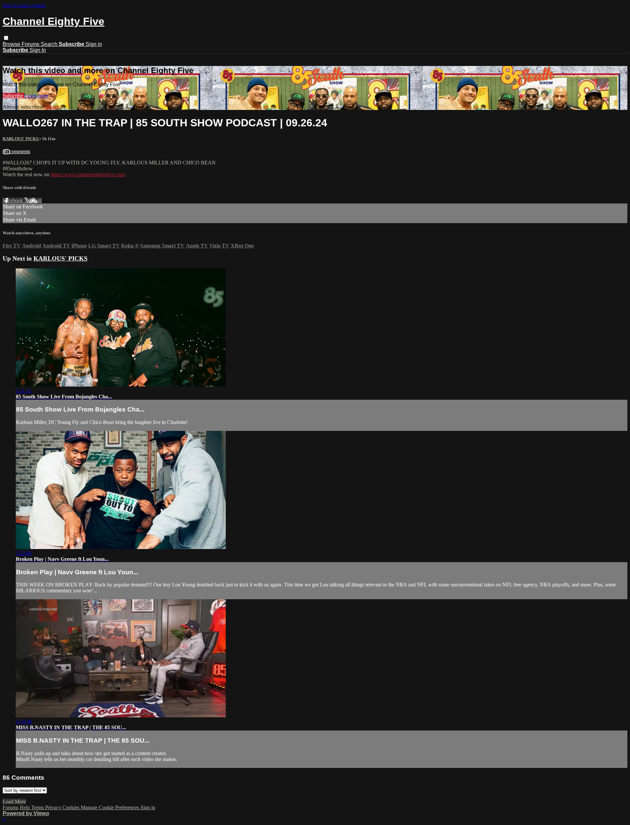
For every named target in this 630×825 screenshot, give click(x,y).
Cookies (71, 807)
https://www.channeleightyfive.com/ (88, 174)
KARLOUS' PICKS (21, 138)
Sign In (38, 50)
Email (36, 200)
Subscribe (13, 95)
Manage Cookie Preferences (110, 807)
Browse (12, 44)
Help (25, 807)
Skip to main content (24, 5)
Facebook (13, 200)
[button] (6, 38)
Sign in (94, 44)
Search (50, 44)
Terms (38, 807)
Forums (31, 44)
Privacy (53, 807)
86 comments (16, 151)
